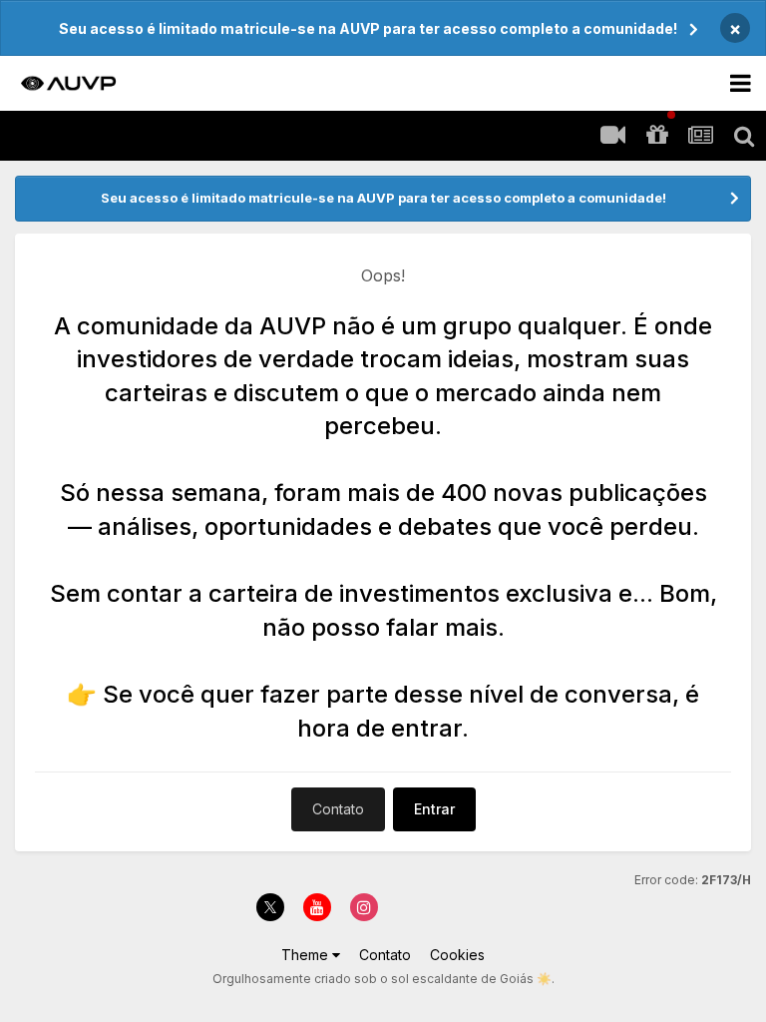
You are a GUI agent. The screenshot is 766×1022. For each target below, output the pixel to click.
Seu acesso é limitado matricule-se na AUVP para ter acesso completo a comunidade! (368, 28)
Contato (338, 808)
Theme (306, 954)
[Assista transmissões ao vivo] (612, 136)
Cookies (457, 954)
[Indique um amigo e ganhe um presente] (656, 136)
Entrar (434, 808)
